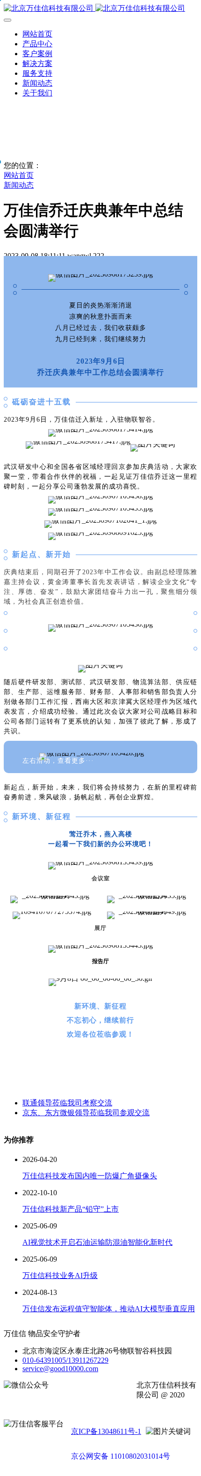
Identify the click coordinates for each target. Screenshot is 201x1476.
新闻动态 (19, 185)
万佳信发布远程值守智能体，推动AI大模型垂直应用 (108, 1309)
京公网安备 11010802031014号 (120, 1456)
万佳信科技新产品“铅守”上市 (70, 1209)
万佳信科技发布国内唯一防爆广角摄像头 (89, 1176)
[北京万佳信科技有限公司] (100, 9)
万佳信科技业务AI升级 (60, 1275)
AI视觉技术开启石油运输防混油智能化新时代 (97, 1242)
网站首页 (37, 34)
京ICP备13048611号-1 (106, 1431)
